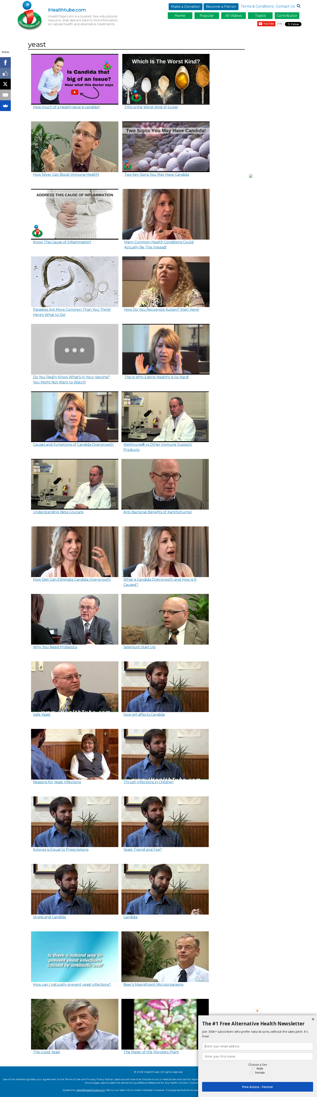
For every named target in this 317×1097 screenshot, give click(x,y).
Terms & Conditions (257, 6)
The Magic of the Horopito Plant (151, 1052)
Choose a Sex (257, 1064)
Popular (207, 16)
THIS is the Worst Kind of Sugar (151, 107)
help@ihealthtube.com (90, 1090)
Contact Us (285, 6)
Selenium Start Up (139, 647)
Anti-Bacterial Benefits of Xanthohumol (157, 512)
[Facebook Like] (5, 73)
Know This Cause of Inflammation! (62, 242)
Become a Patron (221, 7)
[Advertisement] (276, 104)
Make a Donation (185, 7)
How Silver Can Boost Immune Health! (66, 175)
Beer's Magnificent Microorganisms (153, 984)
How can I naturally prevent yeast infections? (72, 984)
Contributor (287, 16)
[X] (5, 84)
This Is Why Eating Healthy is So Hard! (156, 377)
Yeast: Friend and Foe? (142, 849)
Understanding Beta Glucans (58, 512)
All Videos (233, 16)
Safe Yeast (41, 715)
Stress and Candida (49, 917)
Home (180, 16)
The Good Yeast (46, 1052)
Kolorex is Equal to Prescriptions (60, 849)
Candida (130, 917)
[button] (257, 1023)
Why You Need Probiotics (55, 647)
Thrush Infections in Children (148, 782)
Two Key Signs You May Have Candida (156, 175)
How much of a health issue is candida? (66, 107)
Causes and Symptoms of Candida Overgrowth (73, 445)
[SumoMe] (5, 105)
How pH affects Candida (144, 715)
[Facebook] (5, 62)
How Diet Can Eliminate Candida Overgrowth (72, 580)
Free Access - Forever (257, 1087)
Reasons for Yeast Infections (57, 782)
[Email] (5, 94)
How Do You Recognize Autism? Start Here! (161, 310)
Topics (260, 16)
